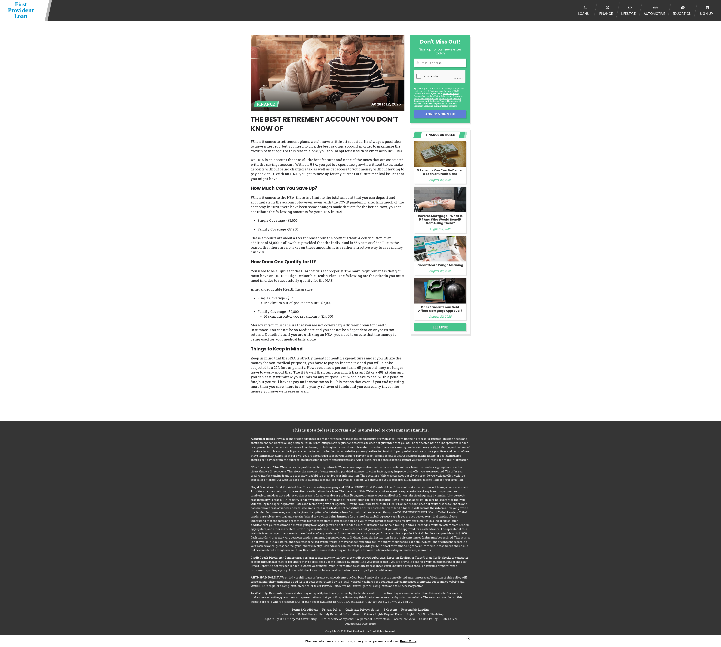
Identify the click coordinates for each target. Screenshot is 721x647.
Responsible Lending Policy (427, 96)
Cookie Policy (428, 619)
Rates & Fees (450, 619)
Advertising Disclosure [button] (451, 96)
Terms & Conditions (305, 609)
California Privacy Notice (441, 100)
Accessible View (404, 619)
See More (440, 327)
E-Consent (390, 609)
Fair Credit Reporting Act (426, 98)
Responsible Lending (415, 609)
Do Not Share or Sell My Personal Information (329, 614)
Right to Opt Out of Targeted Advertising (290, 619)
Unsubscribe (286, 614)
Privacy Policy (445, 98)
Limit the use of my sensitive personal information (355, 619)
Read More (408, 641)
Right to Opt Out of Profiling (425, 614)
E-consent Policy (451, 93)
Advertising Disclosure (360, 623)
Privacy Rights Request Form (383, 614)
